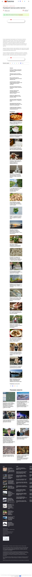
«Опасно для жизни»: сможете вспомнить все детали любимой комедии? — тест (21, 476)
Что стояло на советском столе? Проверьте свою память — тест (21, 479)
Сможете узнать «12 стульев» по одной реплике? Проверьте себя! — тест (22, 486)
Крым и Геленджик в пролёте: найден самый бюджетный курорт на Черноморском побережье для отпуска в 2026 (15, 380)
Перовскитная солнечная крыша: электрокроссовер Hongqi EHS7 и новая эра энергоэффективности (11, 500)
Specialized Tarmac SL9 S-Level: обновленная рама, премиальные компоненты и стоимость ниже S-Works (11, 506)
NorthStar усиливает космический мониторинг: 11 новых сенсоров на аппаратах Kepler (15, 70)
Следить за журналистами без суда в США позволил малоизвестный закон (8, 421)
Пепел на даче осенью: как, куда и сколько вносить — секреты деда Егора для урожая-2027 (16, 366)
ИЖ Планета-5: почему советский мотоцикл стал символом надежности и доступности (11, 513)
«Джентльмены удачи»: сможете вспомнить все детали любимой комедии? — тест (21, 494)
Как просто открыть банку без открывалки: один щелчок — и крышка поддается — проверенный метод (15, 162)
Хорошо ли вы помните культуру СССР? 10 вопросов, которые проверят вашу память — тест (21, 472)
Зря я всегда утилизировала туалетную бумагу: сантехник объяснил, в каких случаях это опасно (15, 176)
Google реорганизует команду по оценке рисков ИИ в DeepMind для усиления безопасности (15, 108)
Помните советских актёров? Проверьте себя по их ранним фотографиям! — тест (21, 490)
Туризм (4, 535)
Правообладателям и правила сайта (8, 529)
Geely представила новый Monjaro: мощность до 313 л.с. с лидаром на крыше (16, 100)
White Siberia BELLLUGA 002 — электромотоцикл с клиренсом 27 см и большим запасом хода (11, 524)
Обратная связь (5, 528)
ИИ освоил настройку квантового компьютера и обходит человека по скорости (16, 87)
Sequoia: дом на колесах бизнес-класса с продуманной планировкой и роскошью (10, 476)
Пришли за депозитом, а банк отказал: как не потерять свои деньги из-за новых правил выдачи (15, 299)
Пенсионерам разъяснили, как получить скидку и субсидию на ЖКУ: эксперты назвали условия (16, 148)
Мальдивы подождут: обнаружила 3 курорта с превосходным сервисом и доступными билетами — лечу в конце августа (16, 231)
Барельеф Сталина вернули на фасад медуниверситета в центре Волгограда (22, 438)
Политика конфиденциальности (8, 531)
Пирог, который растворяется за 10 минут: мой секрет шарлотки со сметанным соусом (16, 123)
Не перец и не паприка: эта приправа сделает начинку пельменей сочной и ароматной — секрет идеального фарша (16, 258)
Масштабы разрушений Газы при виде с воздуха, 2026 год (8, 456)
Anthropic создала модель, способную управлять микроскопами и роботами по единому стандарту (15, 91)
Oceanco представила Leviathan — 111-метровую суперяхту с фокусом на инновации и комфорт (11, 493)
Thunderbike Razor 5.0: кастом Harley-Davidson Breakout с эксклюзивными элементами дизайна (11, 482)
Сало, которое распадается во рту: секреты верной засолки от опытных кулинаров (16, 312)
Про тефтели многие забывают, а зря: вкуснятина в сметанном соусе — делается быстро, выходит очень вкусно (16, 339)
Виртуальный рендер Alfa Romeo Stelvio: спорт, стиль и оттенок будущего (11, 487)
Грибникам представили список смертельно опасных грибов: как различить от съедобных (16, 136)
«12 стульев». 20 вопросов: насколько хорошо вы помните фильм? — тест (21, 469)
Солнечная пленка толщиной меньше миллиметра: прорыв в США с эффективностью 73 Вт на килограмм (16, 83)
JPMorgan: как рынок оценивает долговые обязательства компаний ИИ (16, 74)
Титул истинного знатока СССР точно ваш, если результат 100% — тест (21, 501)
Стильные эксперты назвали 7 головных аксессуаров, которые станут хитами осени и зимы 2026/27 (16, 353)
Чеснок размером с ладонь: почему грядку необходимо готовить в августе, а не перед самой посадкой (15, 203)
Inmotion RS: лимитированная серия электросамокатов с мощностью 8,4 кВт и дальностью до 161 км (11, 470)
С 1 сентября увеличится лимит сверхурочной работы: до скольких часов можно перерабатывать (16, 190)
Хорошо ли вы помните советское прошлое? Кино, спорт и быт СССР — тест (22, 483)
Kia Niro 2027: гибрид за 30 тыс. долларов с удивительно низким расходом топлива (15, 96)
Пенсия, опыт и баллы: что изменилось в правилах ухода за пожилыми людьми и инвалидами (16, 326)
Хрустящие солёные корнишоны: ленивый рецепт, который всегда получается (15, 245)
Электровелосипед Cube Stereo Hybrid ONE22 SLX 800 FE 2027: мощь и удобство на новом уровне (16, 104)
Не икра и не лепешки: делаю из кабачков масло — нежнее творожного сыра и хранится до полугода (16, 285)
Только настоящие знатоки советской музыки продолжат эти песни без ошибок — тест (21, 498)
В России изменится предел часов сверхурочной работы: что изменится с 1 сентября (16, 272)
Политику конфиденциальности (10, 549)
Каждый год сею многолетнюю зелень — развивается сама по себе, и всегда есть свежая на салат (16, 217)
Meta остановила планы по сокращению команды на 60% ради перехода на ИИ (16, 78)
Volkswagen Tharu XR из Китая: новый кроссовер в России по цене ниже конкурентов (11, 518)
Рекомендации (5, 530)
